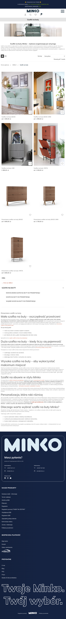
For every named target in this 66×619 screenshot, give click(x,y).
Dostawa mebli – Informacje (9, 494)
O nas (3, 565)
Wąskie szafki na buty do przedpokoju (21, 301)
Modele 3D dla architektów (9, 578)
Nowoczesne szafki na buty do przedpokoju (23, 293)
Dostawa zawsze (33, 6)
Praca (3, 574)
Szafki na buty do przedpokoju (18, 297)
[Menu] (62, 11)
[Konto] (25, 15)
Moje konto (5, 541)
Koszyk (4, 544)
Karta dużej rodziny (7, 521)
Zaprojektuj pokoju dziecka (9, 518)
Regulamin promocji (22, 613)
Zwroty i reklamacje (7, 525)
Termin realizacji (6, 497)
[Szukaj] (30, 14)
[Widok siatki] (2, 56)
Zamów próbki (6, 500)
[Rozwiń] (63, 288)
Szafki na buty (9, 288)
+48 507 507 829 (41, 468)
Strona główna (5, 65)
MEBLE (14, 65)
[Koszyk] (40, 15)
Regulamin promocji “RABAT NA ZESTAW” (13, 509)
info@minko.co (10, 471)
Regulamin (5, 506)
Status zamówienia (7, 547)
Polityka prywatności (7, 528)
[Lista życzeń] (35, 15)
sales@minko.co (40, 471)
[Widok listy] (5, 56)
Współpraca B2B (6, 512)
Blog (3, 568)
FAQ (3, 571)
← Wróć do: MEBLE (7, 283)
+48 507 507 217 (11, 468)
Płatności (4, 503)
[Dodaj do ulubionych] (30, 112)
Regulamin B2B (6, 515)
